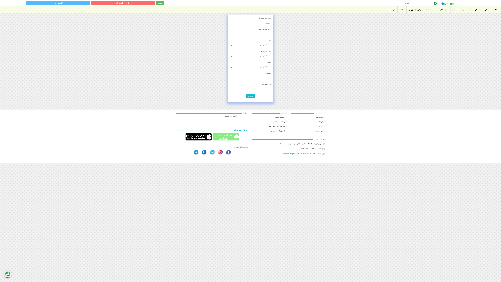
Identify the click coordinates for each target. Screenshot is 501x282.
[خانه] (444, 3)
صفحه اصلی (319, 117)
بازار (487, 9)
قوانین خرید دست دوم (277, 131)
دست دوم (467, 9)
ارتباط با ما (320, 126)
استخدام (455, 9)
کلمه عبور (268, 73)
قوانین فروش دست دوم (277, 126)
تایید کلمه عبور (266, 84)
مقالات (401, 9)
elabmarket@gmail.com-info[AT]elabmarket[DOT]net (302, 153)
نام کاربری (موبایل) (265, 18)
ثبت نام (250, 96)
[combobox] (250, 45)
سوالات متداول (318, 131)
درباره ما (320, 122)
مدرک (269, 40)
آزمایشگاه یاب (443, 9)
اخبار (393, 9)
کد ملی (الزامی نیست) (264, 29)
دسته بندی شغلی (265, 51)
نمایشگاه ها (430, 9)
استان (269, 62)
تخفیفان (478, 9)
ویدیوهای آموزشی (415, 9)
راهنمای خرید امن (279, 122)
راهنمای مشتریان (279, 117)
